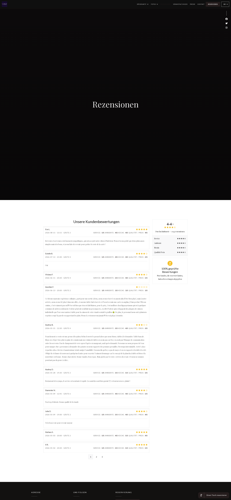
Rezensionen (165, 4)
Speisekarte (141, 4)
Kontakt (201, 4)
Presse (192, 4)
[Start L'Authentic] (4, 4)
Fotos (153, 4)
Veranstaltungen (180, 4)
